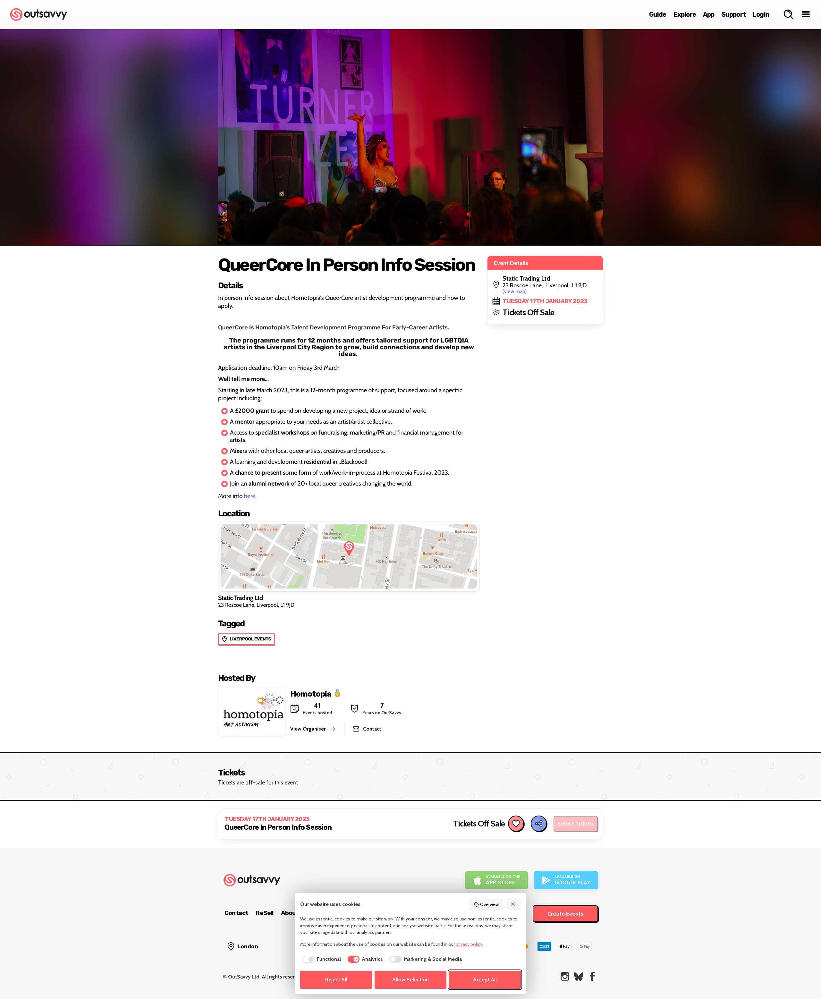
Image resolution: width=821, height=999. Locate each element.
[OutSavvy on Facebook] (592, 976)
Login (761, 14)
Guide (657, 14)
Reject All (336, 980)
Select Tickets (575, 823)
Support (734, 14)
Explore (684, 14)
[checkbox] (320, 959)
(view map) (515, 291)
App (709, 14)
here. (250, 496)
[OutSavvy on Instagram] (565, 976)
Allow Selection (410, 980)
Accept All (485, 980)
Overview (489, 904)
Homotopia (310, 693)
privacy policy (469, 944)
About (290, 913)
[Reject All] (513, 904)
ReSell (264, 913)
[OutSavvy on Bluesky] (578, 976)
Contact (236, 913)
